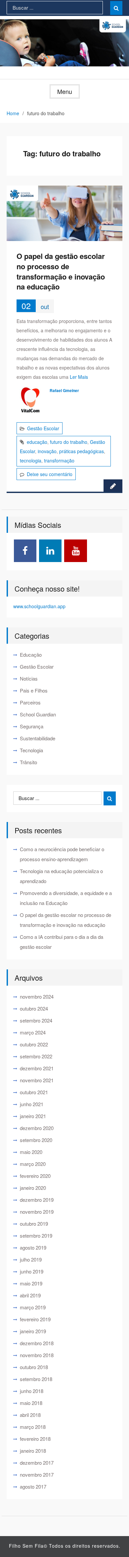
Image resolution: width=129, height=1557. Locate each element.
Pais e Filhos (34, 690)
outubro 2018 (34, 1366)
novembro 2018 (37, 1355)
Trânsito (28, 762)
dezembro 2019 (37, 1199)
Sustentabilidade (37, 738)
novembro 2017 (37, 1474)
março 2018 (33, 1426)
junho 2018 (31, 1390)
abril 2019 (30, 1295)
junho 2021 (31, 1104)
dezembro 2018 (37, 1343)
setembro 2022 (36, 1056)
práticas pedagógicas (81, 451)
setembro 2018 (36, 1378)
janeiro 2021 (33, 1115)
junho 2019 (31, 1271)
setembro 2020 (36, 1139)
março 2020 (33, 1163)
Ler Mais (79, 376)
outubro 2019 (34, 1223)
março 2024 (33, 1032)
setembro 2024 (36, 1020)
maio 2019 (31, 1283)
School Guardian (38, 714)
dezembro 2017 (37, 1462)
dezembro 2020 (37, 1127)
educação (37, 442)
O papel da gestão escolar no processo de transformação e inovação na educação (61, 271)
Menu (64, 91)
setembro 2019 (36, 1235)
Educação (31, 654)
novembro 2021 (37, 1080)
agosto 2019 (33, 1247)
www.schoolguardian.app (39, 606)
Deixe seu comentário (49, 474)
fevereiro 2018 (35, 1438)
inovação (47, 451)
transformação (59, 460)
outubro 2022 (34, 1044)
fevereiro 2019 (35, 1319)
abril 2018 (30, 1414)
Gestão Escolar (43, 428)
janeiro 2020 (33, 1187)
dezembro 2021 (37, 1068)
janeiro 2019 (33, 1331)
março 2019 (33, 1307)
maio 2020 (31, 1151)
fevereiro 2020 (35, 1175)
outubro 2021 (34, 1092)
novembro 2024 (37, 996)
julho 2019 (31, 1259)
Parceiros (30, 702)
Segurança (31, 726)
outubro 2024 (34, 1008)
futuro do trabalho (68, 442)
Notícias (29, 678)
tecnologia (30, 460)
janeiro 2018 (33, 1450)
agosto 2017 (33, 1486)
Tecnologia (31, 750)
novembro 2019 (37, 1211)
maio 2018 (31, 1402)
